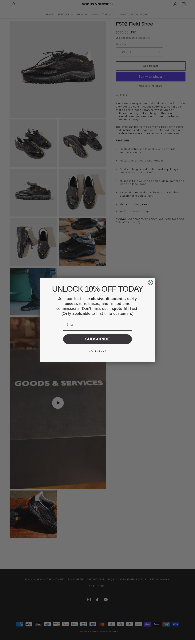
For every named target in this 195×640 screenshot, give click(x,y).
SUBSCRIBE (97, 339)
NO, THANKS (97, 351)
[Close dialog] (150, 282)
